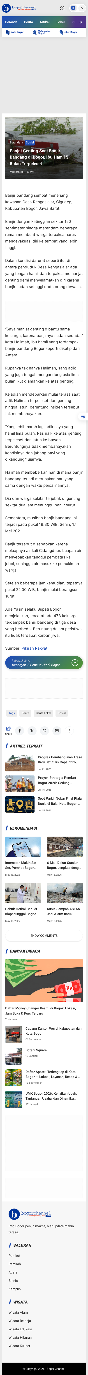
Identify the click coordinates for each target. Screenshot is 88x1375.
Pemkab (15, 1264)
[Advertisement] (44, 75)
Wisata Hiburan (20, 1338)
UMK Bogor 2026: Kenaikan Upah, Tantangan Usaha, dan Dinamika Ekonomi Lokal (51, 1096)
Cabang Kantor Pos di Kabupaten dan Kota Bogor (53, 1031)
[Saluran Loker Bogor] (71, 32)
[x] (25, 40)
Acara (13, 1272)
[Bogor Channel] (19, 7)
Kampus (15, 1289)
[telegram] (74, 40)
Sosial (30, 142)
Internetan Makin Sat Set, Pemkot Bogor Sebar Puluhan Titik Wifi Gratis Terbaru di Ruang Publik (21, 865)
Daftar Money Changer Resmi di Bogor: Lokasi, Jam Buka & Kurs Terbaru (40, 1010)
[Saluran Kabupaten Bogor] (44, 32)
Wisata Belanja (20, 1321)
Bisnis (13, 1281)
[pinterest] (62, 40)
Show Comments (44, 935)
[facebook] (13, 40)
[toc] (83, 416)
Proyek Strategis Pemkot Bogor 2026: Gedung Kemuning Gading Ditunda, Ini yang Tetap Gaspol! (60, 780)
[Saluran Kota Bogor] (17, 32)
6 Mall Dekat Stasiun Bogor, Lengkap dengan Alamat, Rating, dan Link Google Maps (64, 865)
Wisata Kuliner (19, 1346)
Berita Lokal (43, 713)
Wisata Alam (18, 1312)
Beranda (11, 22)
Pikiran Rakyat (34, 648)
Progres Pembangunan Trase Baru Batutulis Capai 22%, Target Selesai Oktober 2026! (60, 760)
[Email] (50, 40)
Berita (28, 22)
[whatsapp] (37, 40)
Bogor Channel (56, 1368)
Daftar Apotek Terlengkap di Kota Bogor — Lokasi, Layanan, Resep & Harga (51, 1075)
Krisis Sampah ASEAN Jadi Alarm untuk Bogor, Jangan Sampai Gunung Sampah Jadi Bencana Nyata (64, 912)
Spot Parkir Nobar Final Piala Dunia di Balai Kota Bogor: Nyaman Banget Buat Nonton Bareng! (60, 801)
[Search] (62, 8)
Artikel (45, 22)
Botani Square (36, 1050)
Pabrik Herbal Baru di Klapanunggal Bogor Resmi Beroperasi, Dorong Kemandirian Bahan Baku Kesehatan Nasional (22, 912)
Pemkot (14, 1256)
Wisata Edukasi (20, 1329)
